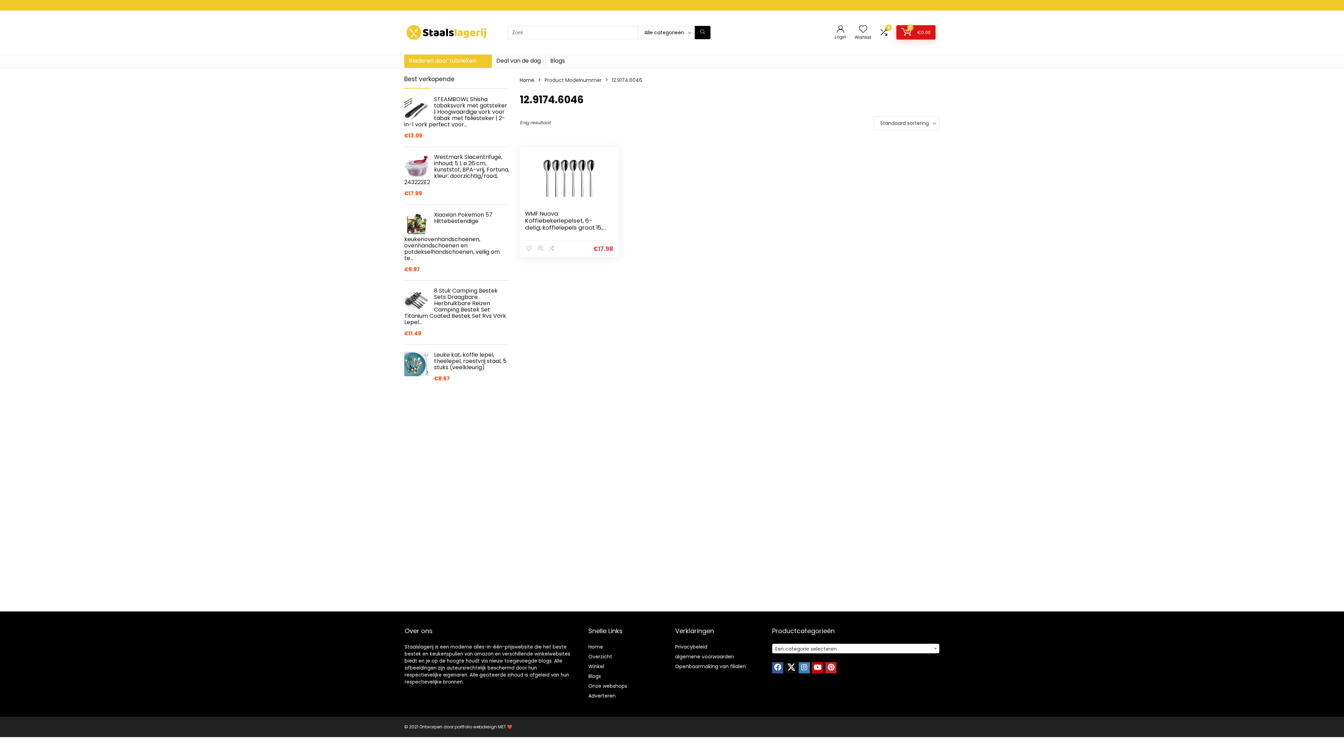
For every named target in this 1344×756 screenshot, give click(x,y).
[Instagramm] (804, 667)
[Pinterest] (830, 667)
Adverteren (602, 695)
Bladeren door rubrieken (442, 61)
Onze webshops (607, 686)
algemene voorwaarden (704, 656)
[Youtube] (817, 667)
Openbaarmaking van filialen (710, 666)
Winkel (596, 666)
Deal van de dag (518, 61)
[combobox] (855, 648)
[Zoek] (702, 32)
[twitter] (791, 667)
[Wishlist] (863, 29)
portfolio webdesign (476, 727)
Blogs (557, 61)
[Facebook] (777, 667)
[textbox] (855, 649)
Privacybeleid (691, 646)
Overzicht (600, 656)
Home (527, 80)
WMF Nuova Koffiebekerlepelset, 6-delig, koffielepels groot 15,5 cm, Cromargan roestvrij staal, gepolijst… (565, 227)
